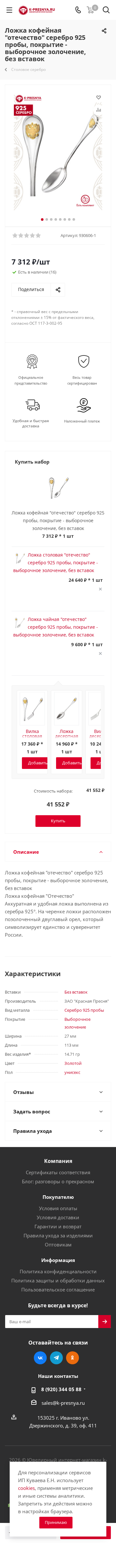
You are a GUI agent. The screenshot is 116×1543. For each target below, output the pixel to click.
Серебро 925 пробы (84, 1010)
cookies (26, 1488)
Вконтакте (40, 1357)
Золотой (73, 1063)
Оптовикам (58, 1244)
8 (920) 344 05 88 (61, 1389)
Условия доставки (58, 1217)
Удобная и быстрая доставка (31, 423)
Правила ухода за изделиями (58, 1235)
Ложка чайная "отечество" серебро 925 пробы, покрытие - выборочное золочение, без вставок (55, 627)
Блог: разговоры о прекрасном (58, 1181)
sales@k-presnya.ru (63, 1403)
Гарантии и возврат (58, 1226)
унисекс (72, 1072)
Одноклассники (72, 1357)
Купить (58, 821)
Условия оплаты (58, 1208)
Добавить (38, 763)
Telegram (56, 1357)
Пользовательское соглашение (58, 1289)
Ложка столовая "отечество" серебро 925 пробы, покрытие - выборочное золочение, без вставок (55, 562)
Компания (58, 1161)
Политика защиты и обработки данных (58, 1280)
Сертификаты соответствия (58, 1172)
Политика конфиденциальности (58, 1271)
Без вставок (76, 992)
